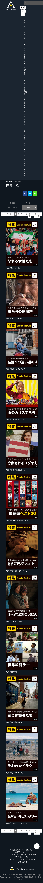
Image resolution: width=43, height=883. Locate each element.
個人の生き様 (24, 99)
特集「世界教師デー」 (14, 672)
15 (38, 215)
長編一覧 (24, 117)
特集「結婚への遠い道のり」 (16, 369)
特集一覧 (24, 35)
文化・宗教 (25, 90)
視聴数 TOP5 (24, 24)
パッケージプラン (24, 152)
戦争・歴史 (25, 68)
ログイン (23, 13)
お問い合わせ (22, 862)
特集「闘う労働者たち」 (15, 722)
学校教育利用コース (17, 850)
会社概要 (29, 850)
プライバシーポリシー (22, 857)
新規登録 (23, 8)
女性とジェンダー (24, 79)
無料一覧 (24, 140)
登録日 (12, 203)
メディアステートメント (18, 859)
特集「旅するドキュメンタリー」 (18, 823)
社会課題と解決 (24, 58)
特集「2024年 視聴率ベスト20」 (18, 520)
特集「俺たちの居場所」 (15, 318)
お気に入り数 (12, 207)
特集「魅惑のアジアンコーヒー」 (18, 571)
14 (35, 215)
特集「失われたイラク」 (15, 773)
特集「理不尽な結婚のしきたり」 (18, 621)
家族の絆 (24, 108)
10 (29, 215)
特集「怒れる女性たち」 (15, 268)
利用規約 (12, 854)
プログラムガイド (27, 852)
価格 (28, 207)
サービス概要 (15, 852)
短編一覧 (24, 124)
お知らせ (32, 859)
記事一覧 (24, 133)
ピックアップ (24, 45)
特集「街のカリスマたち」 (16, 419)
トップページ (10, 181)
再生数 (28, 203)
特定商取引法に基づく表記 (26, 854)
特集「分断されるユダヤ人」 (16, 470)
